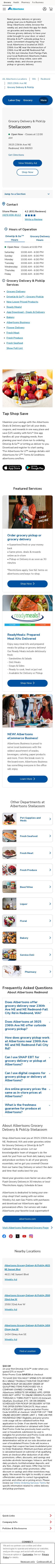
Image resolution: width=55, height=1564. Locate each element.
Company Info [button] (9, 1522)
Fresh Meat (13, 332)
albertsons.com (36, 1219)
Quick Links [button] (8, 1515)
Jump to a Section (15, 194)
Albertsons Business (18, 322)
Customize (28, 1554)
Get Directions (16, 155)
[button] (45, 9)
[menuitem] (14, 100)
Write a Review (33, 219)
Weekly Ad (11, 1279)
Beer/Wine (33, 887)
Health (16, 2)
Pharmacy (25, 2)
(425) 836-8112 (11, 215)
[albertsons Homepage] (16, 9)
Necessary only (28, 1562)
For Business (38, 2)
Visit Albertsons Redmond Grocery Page (27, 1228)
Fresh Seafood (15, 343)
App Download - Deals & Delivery (26, 312)
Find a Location (30, 1351)
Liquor (33, 904)
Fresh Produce (15, 338)
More (44, 100)
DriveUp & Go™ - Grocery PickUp (25, 296)
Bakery (10, 317)
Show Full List (15, 348)
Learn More (34, 779)
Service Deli (33, 955)
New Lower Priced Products (22, 302)
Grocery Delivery (16, 291)
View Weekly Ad (27, 163)
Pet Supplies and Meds (33, 819)
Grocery (7, 2)
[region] (27, 1553)
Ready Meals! (14, 307)
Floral (33, 921)
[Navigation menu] (4, 9)
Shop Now (27, 172)
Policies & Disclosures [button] (14, 1528)
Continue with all (44, 1562)
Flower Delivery (15, 327)
